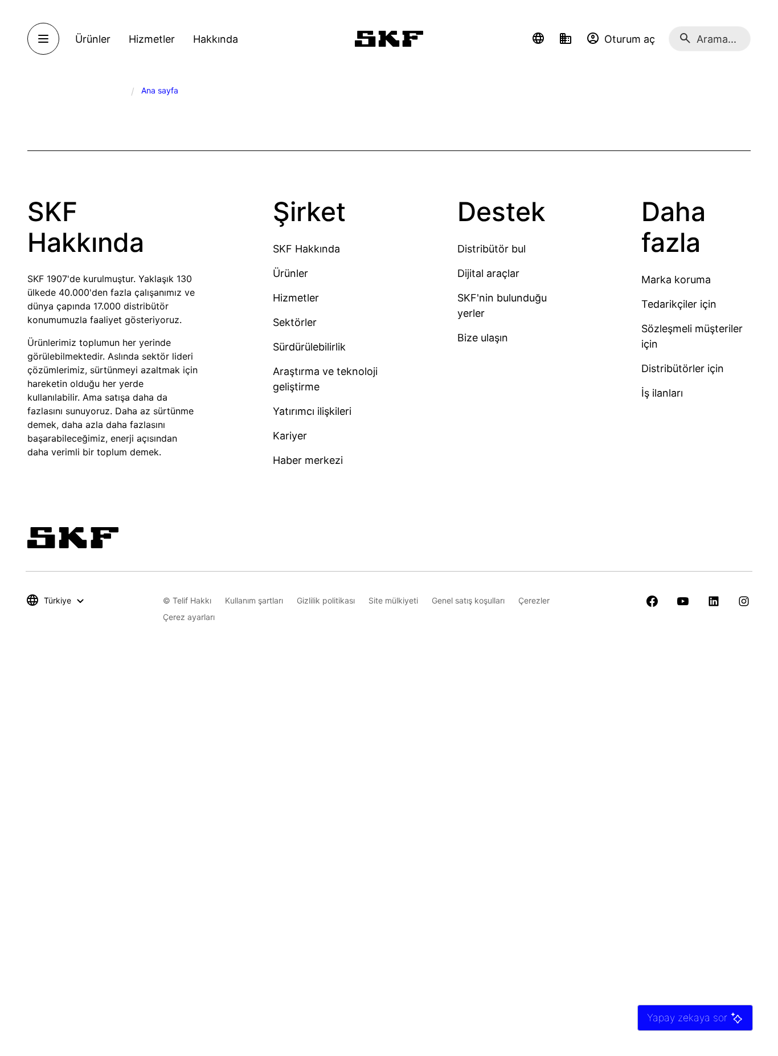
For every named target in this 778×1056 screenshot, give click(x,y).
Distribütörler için (682, 368)
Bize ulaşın (482, 338)
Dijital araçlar (488, 273)
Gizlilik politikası (326, 600)
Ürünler (290, 273)
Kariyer (290, 436)
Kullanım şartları (254, 600)
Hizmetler (296, 298)
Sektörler (295, 322)
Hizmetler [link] (152, 39)
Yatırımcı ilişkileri (312, 411)
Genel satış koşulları (468, 600)
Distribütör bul (491, 249)
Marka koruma (676, 280)
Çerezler (534, 600)
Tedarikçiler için (678, 304)
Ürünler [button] (92, 39)
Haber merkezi (308, 460)
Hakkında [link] (215, 39)
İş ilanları (662, 393)
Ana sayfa (159, 90)
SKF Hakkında (306, 249)
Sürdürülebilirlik (309, 347)
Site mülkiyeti (393, 600)
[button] (538, 38)
